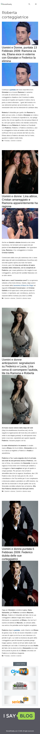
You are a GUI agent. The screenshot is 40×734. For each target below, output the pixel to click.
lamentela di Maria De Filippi (23, 285)
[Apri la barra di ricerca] (29, 4)
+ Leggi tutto (20, 664)
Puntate (7, 141)
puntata (13, 90)
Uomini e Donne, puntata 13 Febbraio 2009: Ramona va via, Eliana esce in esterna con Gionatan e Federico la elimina (19, 54)
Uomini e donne (16, 141)
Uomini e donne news (23, 298)
